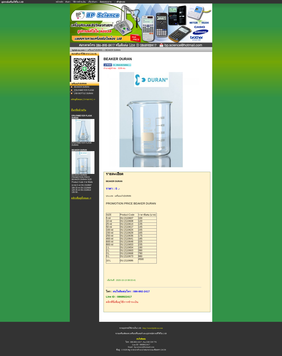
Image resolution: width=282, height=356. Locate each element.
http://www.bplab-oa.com (153, 328)
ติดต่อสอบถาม (106, 2)
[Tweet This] (122, 66)
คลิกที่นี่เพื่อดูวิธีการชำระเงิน (122, 302)
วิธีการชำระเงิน (79, 2)
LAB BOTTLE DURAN (83, 93)
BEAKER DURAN (81, 87)
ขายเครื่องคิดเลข (122, 333)
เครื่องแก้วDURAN (94, 50)
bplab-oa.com (78, 50)
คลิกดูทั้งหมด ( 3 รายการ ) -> (83, 99)
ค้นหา (67, 2)
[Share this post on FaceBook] (108, 66)
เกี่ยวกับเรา (93, 2)
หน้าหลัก (60, 2)
